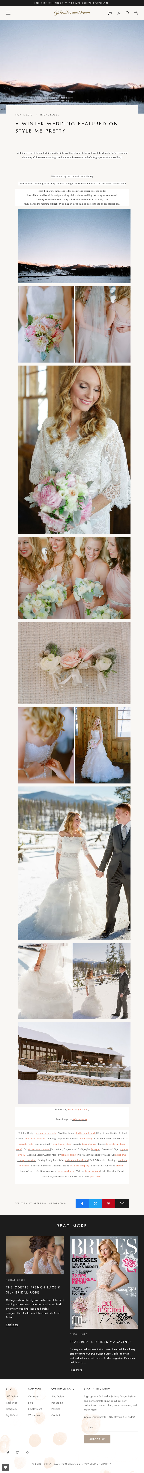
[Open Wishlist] (5, 1467)
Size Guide (57, 1396)
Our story (33, 1396)
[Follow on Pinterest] (27, 1453)
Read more (12, 1324)
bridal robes (49, 114)
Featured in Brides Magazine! (100, 1342)
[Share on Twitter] (95, 1203)
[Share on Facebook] (82, 1203)
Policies (55, 1409)
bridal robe (79, 1334)
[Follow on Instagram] (18, 1453)
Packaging (57, 1402)
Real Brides (12, 1402)
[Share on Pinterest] (109, 1203)
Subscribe (97, 1439)
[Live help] (109, 13)
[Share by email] (122, 1203)
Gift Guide (12, 1396)
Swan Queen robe (45, 199)
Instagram (11, 1409)
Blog (30, 1402)
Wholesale (34, 1415)
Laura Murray (86, 176)
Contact (55, 1415)
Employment (35, 1409)
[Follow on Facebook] (8, 1453)
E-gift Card (12, 1415)
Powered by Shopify (98, 1463)
